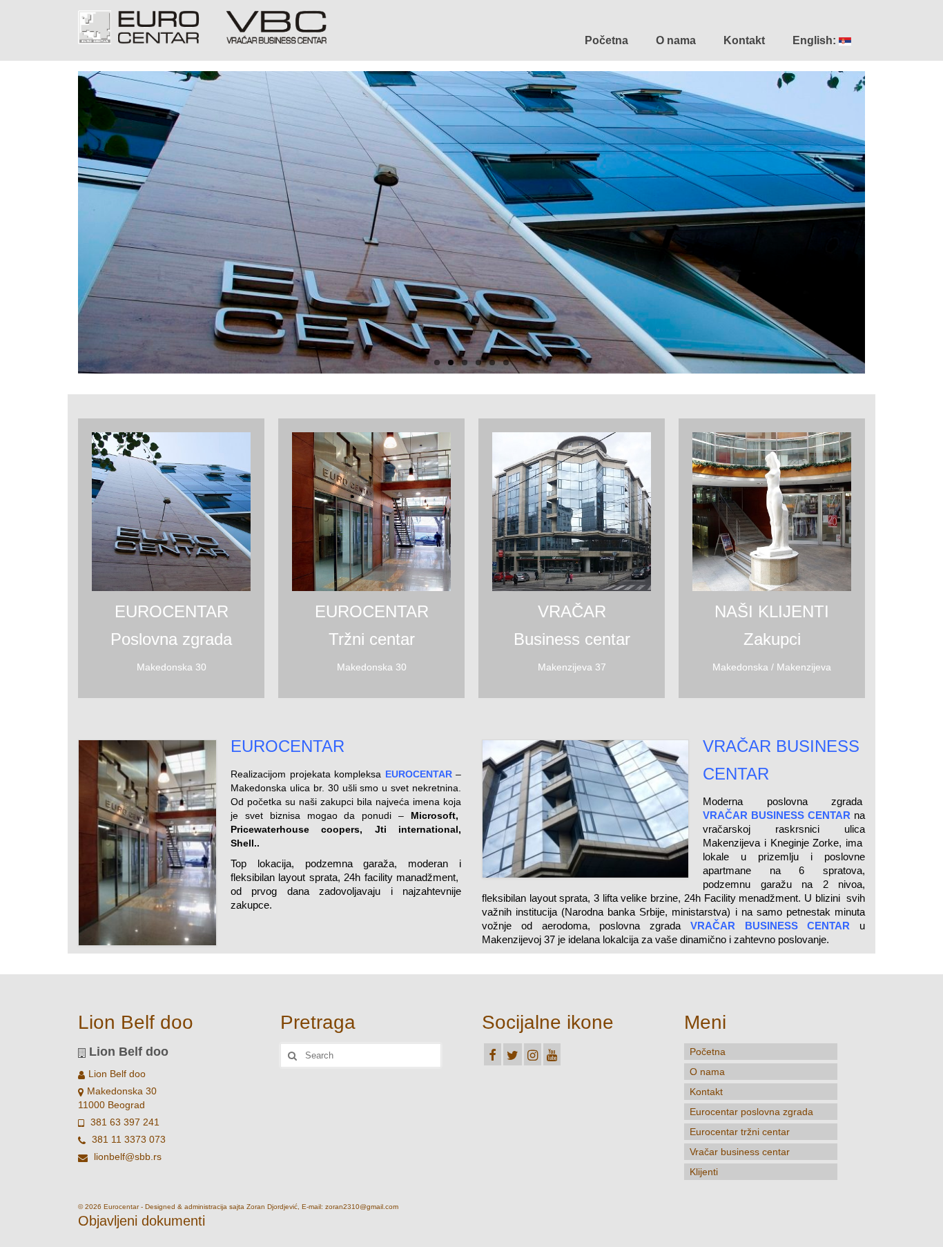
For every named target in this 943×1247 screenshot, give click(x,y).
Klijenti (704, 1171)
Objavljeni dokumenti (141, 1220)
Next (877, 223)
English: (816, 40)
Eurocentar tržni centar (740, 1131)
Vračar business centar (740, 1151)
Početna (606, 40)
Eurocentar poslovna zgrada (751, 1111)
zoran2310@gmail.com (361, 1206)
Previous (66, 223)
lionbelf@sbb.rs (126, 1156)
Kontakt (744, 40)
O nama (676, 40)
